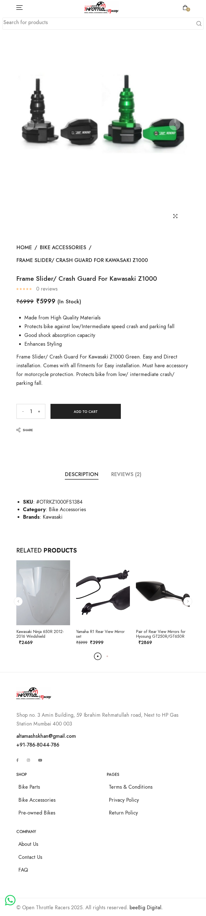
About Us (28, 844)
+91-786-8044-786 (37, 745)
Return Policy (123, 812)
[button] (18, 601)
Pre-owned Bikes (36, 812)
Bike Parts (29, 787)
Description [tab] (81, 474)
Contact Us (30, 857)
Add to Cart (86, 411)
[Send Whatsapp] (10, 900)
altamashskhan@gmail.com (46, 736)
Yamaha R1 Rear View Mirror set (100, 634)
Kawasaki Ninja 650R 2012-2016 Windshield (40, 634)
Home (24, 247)
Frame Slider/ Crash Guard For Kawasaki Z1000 (82, 260)
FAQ (23, 870)
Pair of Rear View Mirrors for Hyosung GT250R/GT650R (160, 634)
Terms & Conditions (130, 787)
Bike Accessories (63, 247)
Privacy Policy (124, 800)
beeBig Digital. (146, 907)
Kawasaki (53, 517)
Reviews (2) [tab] (126, 474)
